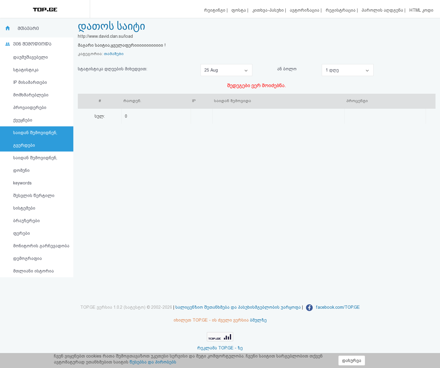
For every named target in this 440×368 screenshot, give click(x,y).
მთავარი (28, 28)
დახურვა (351, 360)
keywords (22, 183)
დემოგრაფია (27, 258)
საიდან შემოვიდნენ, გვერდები (35, 139)
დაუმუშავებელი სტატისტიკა (30, 63)
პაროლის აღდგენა (383, 10)
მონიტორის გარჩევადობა (41, 245)
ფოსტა (239, 10)
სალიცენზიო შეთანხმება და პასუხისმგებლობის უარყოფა (238, 307)
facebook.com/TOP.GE (337, 307)
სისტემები (24, 208)
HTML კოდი (421, 10)
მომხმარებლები (30, 95)
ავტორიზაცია (305, 10)
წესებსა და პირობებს (153, 362)
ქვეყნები (22, 120)
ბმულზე (258, 320)
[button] (226, 70)
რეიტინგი (215, 10)
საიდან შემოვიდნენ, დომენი (35, 164)
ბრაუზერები (26, 220)
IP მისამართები (30, 82)
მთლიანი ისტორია (33, 271)
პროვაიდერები (29, 107)
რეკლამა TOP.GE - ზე (220, 348)
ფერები (21, 233)
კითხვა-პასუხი (268, 10)
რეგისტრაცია (341, 10)
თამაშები (114, 54)
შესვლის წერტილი (33, 195)
